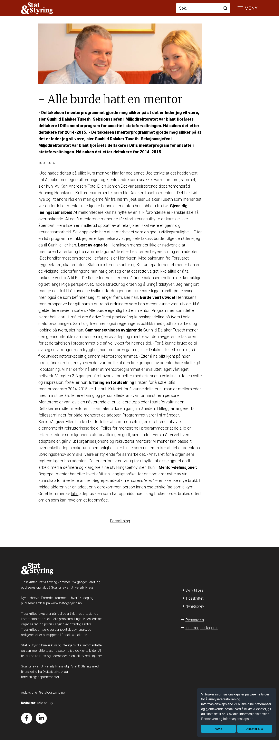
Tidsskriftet (194, 598)
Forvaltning (120, 520)
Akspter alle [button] (254, 728)
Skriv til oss (194, 590)
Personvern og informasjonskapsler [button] (226, 719)
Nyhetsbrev (194, 606)
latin (74, 493)
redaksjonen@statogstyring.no (43, 692)
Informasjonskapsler (201, 628)
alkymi (188, 487)
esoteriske (156, 487)
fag (169, 487)
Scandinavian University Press (72, 587)
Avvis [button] (218, 728)
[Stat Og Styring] (37, 8)
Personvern (194, 620)
